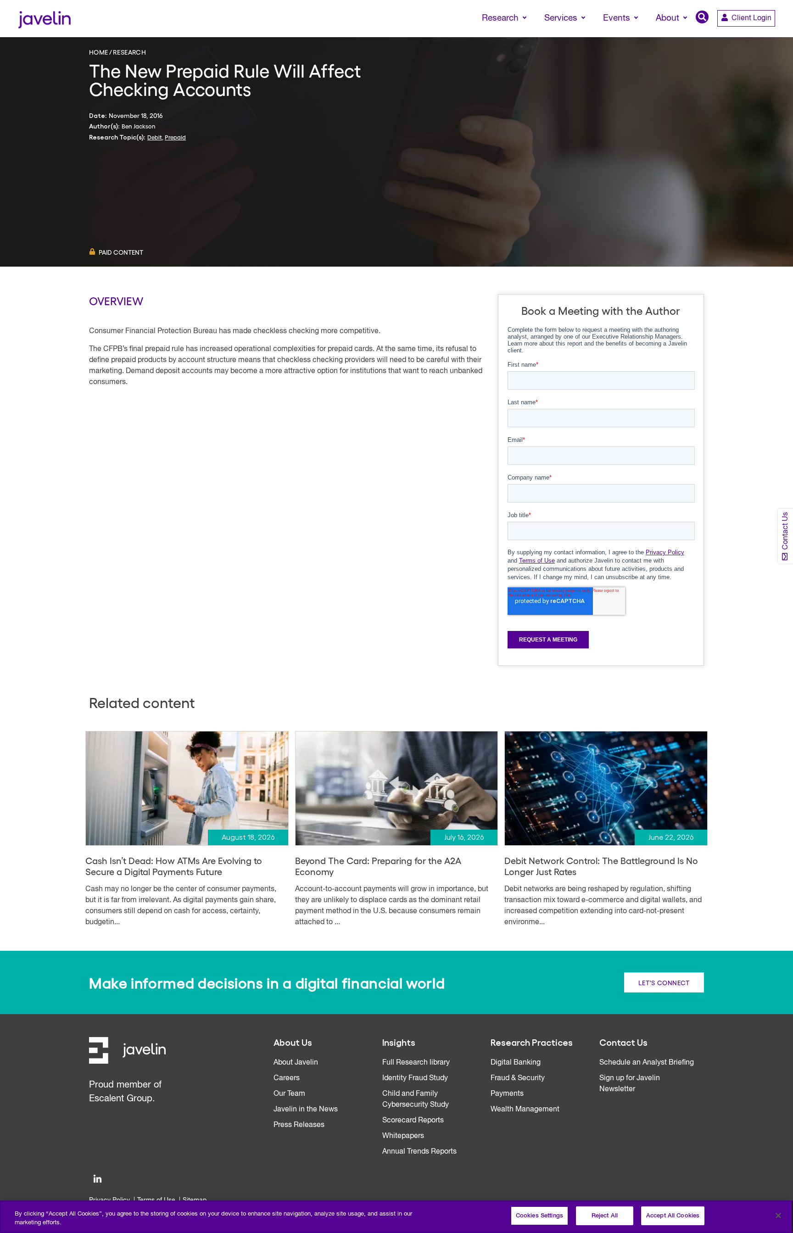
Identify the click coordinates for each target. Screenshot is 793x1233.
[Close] (778, 1215)
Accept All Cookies (672, 1216)
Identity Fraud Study (415, 1078)
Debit (154, 137)
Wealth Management (525, 1109)
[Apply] (747, 35)
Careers (287, 1078)
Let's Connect (664, 982)
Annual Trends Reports (419, 1151)
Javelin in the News (306, 1109)
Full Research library (416, 1062)
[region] (396, 1216)
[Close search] (773, 35)
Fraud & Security (518, 1078)
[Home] (44, 18)
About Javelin (296, 1062)
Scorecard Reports (413, 1120)
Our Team (289, 1094)
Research (129, 52)
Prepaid (175, 137)
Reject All (605, 1216)
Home (98, 52)
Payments (507, 1094)
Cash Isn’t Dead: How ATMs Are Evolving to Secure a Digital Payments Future (173, 866)
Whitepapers (403, 1136)
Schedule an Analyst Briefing (646, 1062)
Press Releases (299, 1125)
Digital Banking (516, 1062)
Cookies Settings (539, 1216)
